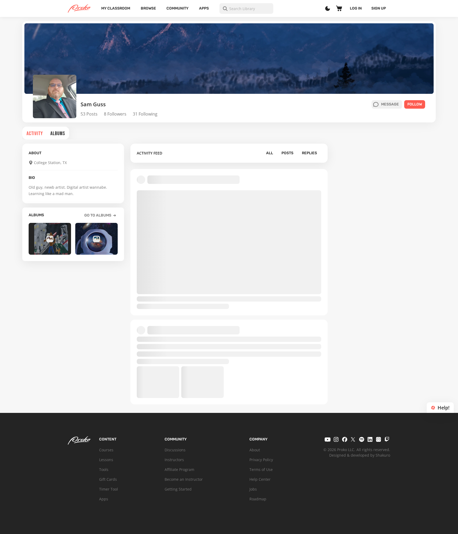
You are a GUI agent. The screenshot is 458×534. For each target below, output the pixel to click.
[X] (353, 439)
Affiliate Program (179, 469)
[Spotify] (361, 439)
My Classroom (115, 8)
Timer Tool (108, 489)
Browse (148, 8)
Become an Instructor (184, 479)
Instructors (174, 459)
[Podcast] (378, 439)
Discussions (175, 449)
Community (177, 8)
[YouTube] (327, 439)
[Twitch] (387, 439)
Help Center (260, 479)
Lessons (106, 459)
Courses (106, 449)
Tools (103, 469)
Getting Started (178, 489)
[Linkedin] (370, 439)
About (254, 449)
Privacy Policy (261, 459)
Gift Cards (108, 479)
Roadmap (257, 498)
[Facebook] (344, 439)
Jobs (253, 489)
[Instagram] (336, 439)
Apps (204, 8)
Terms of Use (261, 469)
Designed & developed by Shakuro (359, 455)
